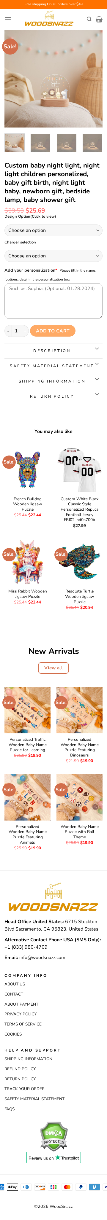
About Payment (21, 1004)
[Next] (93, 78)
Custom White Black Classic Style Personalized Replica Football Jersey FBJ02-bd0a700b (80, 509)
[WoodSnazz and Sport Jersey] (49, 19)
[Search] (89, 19)
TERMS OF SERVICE (23, 1024)
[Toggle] (96, 348)
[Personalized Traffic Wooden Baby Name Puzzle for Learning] (27, 710)
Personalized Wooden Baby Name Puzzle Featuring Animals (28, 834)
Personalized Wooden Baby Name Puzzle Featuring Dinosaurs (80, 747)
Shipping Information (28, 1059)
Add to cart (53, 331)
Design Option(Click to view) (30, 217)
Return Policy (20, 1079)
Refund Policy (20, 1069)
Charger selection (20, 243)
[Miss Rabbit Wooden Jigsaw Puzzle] (27, 562)
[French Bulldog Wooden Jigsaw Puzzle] (27, 470)
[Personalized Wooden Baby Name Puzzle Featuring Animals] (27, 797)
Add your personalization (30, 270)
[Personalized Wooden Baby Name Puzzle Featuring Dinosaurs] (79, 710)
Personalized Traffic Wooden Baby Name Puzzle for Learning (28, 745)
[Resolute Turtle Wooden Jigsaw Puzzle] (79, 562)
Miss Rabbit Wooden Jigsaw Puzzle (27, 594)
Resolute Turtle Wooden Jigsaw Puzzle (79, 596)
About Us (14, 984)
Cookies (13, 1034)
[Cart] (99, 19)
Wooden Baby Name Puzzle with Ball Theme (80, 832)
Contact (13, 994)
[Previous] (14, 78)
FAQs (9, 1109)
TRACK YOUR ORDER (24, 1089)
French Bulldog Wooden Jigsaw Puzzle (27, 504)
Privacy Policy (20, 1014)
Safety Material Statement (34, 1099)
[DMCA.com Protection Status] (53, 1136)
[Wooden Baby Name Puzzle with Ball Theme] (79, 797)
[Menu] (8, 19)
